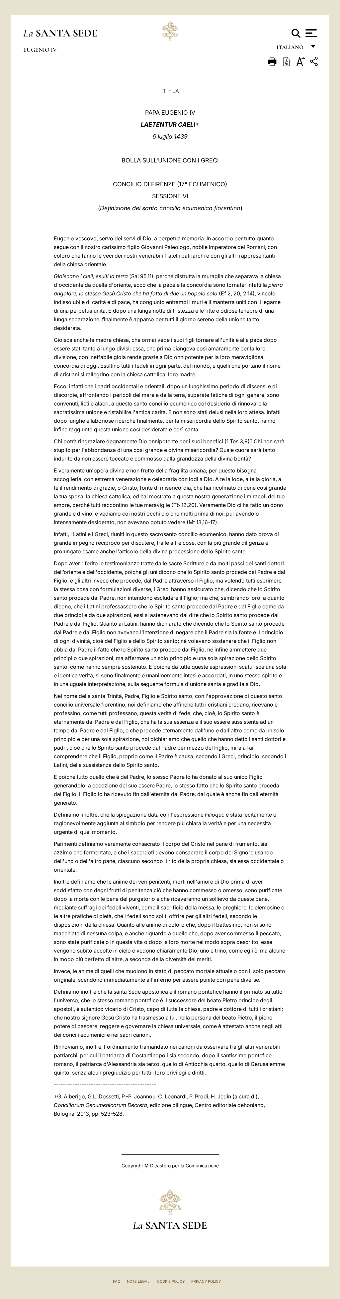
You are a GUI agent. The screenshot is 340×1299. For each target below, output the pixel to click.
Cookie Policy (171, 1281)
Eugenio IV (40, 49)
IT (163, 91)
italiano (291, 49)
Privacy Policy (206, 1281)
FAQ (116, 1281)
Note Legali (138, 1281)
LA (175, 91)
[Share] (314, 62)
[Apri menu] (310, 33)
